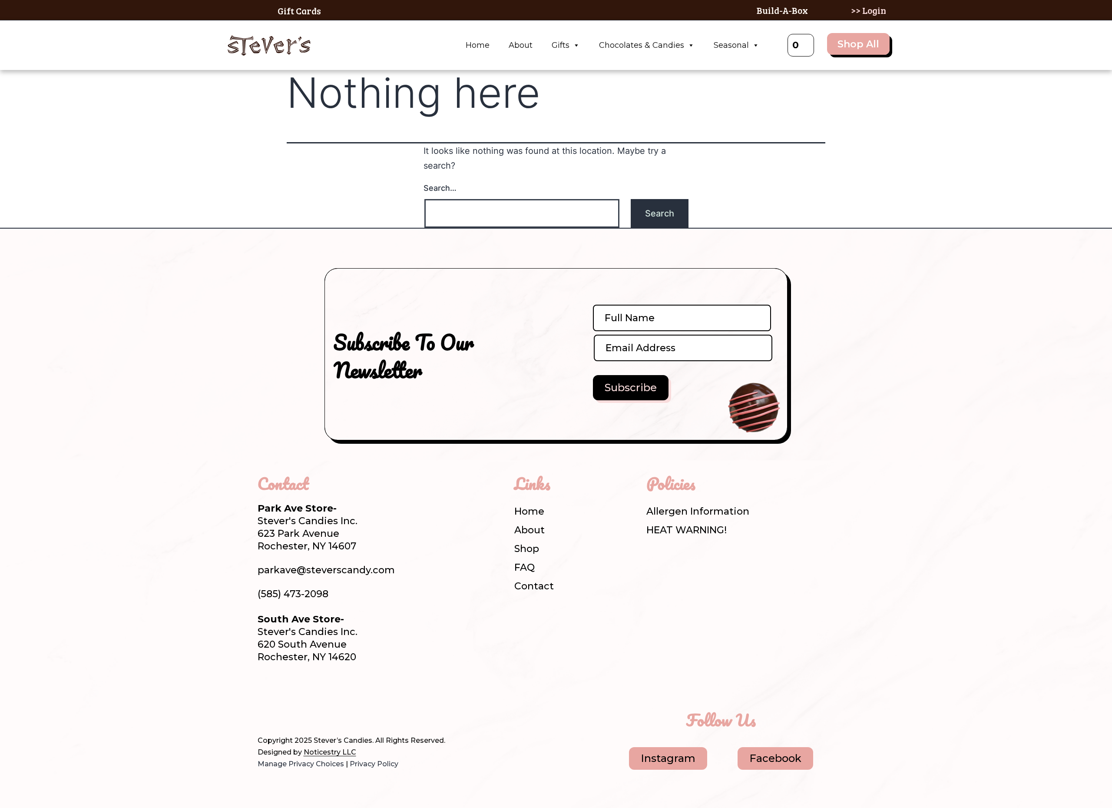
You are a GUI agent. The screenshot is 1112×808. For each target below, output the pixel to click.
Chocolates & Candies (641, 45)
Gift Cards (299, 10)
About (521, 45)
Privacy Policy (374, 764)
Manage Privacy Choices (301, 764)
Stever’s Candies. (344, 740)
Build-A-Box (782, 10)
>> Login (868, 10)
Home (478, 45)
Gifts (560, 45)
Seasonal (731, 45)
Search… (440, 188)
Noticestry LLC (330, 752)
